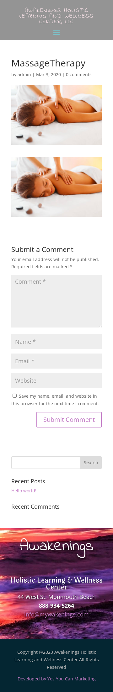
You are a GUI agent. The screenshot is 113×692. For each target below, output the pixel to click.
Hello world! (23, 491)
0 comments (79, 74)
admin (24, 74)
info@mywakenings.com (56, 614)
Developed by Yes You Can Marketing (57, 679)
